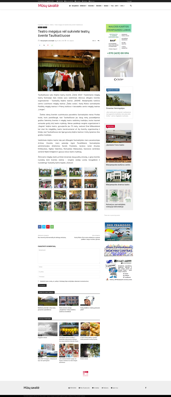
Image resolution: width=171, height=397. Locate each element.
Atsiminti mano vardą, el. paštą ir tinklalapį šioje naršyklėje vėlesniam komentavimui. (64, 281)
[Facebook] (40, 45)
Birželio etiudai (84, 358)
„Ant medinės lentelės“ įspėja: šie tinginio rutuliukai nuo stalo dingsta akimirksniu (68, 360)
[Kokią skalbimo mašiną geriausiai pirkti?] (90, 301)
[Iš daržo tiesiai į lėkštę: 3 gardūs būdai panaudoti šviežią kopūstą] (90, 329)
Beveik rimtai (84, 305)
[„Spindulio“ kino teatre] (118, 136)
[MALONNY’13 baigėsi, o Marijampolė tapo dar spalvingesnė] (47, 350)
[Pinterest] (48, 45)
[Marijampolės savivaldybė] (39, 41)
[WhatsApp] (52, 45)
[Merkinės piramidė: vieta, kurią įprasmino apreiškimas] (47, 301)
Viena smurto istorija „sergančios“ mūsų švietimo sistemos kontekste (67, 309)
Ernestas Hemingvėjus (115, 108)
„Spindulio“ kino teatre (115, 145)
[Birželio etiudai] (90, 350)
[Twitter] (44, 45)
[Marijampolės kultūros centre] (118, 156)
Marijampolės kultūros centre (118, 165)
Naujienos (40, 305)
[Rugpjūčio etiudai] (47, 329)
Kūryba (40, 335)
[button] (131, 6)
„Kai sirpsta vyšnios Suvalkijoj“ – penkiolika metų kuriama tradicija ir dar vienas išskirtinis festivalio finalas (68, 339)
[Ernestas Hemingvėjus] (118, 100)
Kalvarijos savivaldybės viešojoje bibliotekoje (115, 205)
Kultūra (52, 25)
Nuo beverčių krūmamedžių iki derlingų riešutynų (52, 237)
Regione (47, 25)
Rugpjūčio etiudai (42, 337)
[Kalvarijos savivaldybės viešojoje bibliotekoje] (118, 196)
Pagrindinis (41, 25)
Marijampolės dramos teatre (117, 185)
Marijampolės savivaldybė (47, 40)
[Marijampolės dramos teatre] (118, 176)
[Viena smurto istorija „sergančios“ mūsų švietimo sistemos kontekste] (69, 301)
